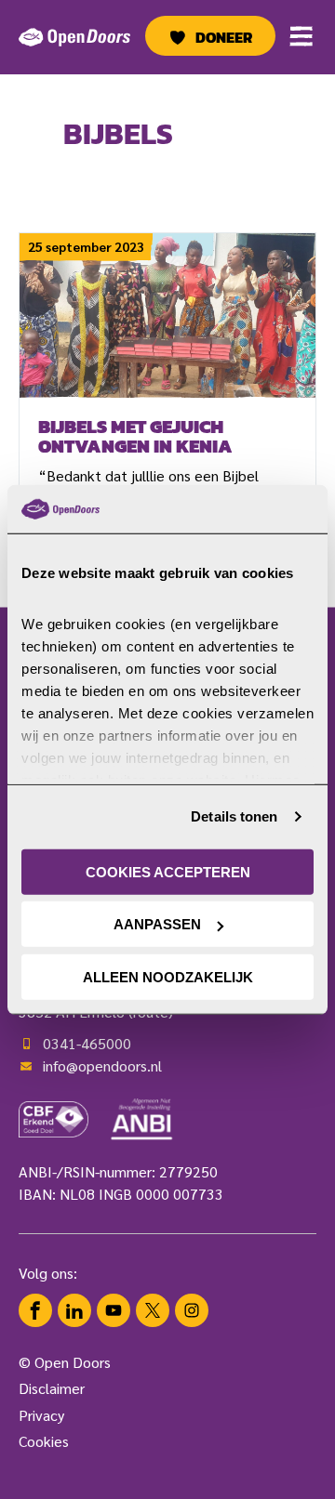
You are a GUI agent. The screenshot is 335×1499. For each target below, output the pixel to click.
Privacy (41, 1415)
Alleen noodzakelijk (168, 977)
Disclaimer (52, 1388)
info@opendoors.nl (102, 1065)
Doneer (223, 37)
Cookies (44, 1441)
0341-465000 (87, 1043)
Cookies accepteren (168, 872)
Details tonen (234, 816)
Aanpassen (157, 924)
